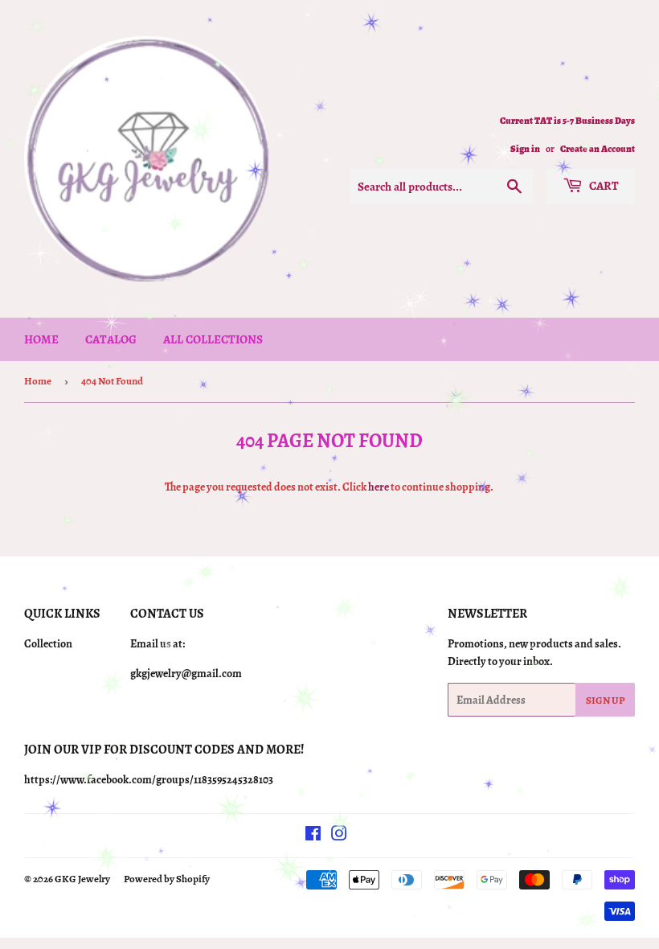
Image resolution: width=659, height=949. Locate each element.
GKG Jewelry (82, 878)
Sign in (525, 148)
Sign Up (605, 700)
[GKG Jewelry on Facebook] (313, 836)
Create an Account (597, 148)
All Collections (213, 339)
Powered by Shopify (167, 878)
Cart (603, 186)
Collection (48, 643)
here (378, 487)
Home (41, 339)
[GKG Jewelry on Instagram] (339, 836)
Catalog (111, 339)
